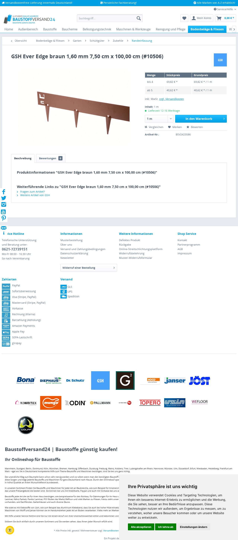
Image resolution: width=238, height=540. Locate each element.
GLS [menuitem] (69, 286)
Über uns (66, 244)
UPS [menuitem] (69, 291)
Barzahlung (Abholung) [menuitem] (26, 320)
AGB (180, 249)
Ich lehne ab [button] (165, 526)
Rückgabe (125, 244)
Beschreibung (22, 158)
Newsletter (67, 258)
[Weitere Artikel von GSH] (220, 59)
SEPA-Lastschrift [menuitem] (22, 337)
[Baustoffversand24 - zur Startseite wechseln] (29, 19)
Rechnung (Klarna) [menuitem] (23, 314)
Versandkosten (111, 530)
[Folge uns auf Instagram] (3, 205)
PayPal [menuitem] (16, 285)
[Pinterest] (3, 219)
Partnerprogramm (189, 244)
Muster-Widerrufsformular (135, 258)
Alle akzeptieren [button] (141, 526)
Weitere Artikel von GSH (35, 195)
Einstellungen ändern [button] (193, 526)
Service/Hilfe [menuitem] (225, 9)
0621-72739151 (15, 249)
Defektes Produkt (129, 240)
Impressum (185, 253)
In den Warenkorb (199, 119)
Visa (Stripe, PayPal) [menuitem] (24, 297)
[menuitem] (110, 18)
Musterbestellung (71, 240)
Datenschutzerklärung (74, 253)
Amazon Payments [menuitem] (23, 325)
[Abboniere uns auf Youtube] (3, 212)
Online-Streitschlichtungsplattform (141, 249)
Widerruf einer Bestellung (78, 267)
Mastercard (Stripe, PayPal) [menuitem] (28, 302)
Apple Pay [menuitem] (18, 331)
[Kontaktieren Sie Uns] (3, 224)
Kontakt (182, 240)
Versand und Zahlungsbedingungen (82, 249)
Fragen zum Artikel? (32, 191)
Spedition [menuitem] (73, 296)
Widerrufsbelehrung (131, 253)
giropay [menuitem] (16, 343)
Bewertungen (50, 158)
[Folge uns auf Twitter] (3, 199)
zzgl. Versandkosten (171, 99)
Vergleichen (155, 127)
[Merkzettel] (184, 18)
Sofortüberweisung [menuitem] (24, 291)
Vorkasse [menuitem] (17, 308)
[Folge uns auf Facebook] (3, 192)
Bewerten (196, 127)
